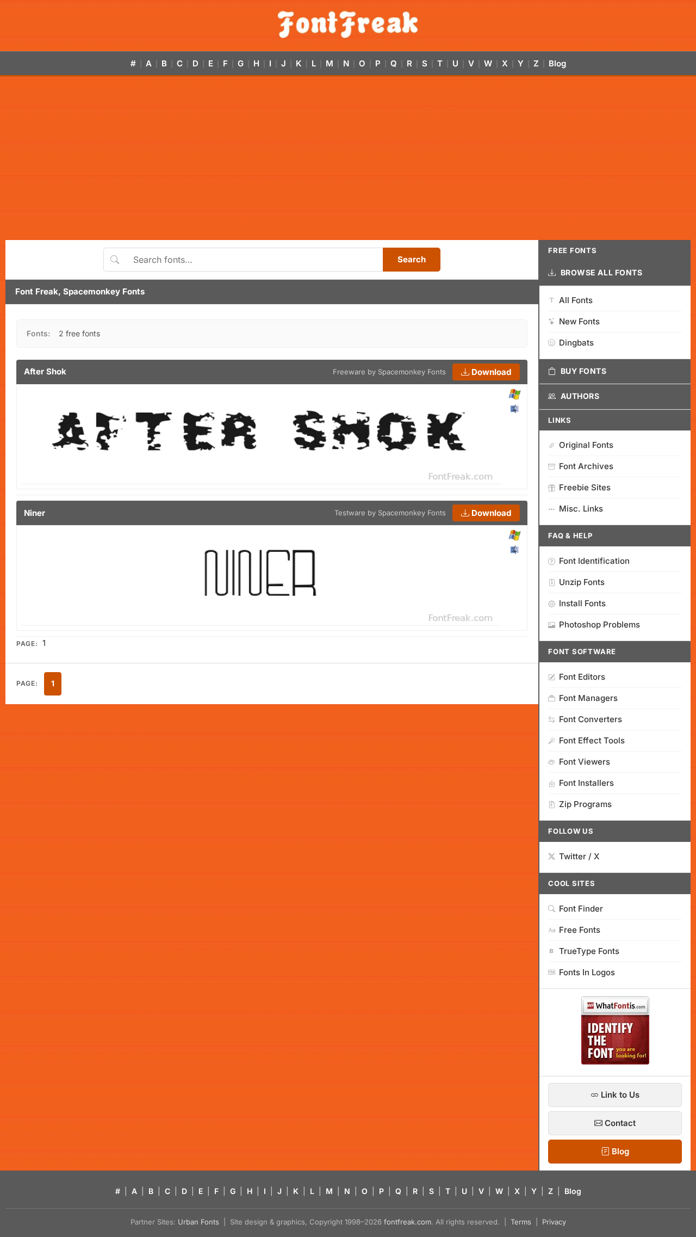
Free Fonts (579, 930)
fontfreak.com (407, 1221)
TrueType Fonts (589, 951)
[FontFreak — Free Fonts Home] (348, 24)
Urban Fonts (198, 1221)
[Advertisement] (348, 158)
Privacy (554, 1221)
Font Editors (582, 677)
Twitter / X (579, 856)
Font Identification (594, 561)
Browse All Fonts (602, 272)
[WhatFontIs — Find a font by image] (615, 1061)
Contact (619, 1123)
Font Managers (588, 698)
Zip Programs (585, 804)
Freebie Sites (585, 487)
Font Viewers (584, 761)
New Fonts (579, 321)
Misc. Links (581, 508)
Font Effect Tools (592, 740)
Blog (557, 63)
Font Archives (586, 466)
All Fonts (576, 300)
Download (490, 372)
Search (411, 259)
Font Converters (590, 719)
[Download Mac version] (514, 408)
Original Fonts (586, 445)
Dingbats (576, 342)
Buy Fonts (584, 371)
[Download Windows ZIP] (514, 395)
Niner (34, 513)
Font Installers (586, 783)
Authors (580, 396)
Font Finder (581, 908)
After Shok (45, 371)
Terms (521, 1221)
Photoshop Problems (599, 624)
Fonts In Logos (587, 972)
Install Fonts (582, 603)
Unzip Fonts (582, 582)
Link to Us (619, 1095)
